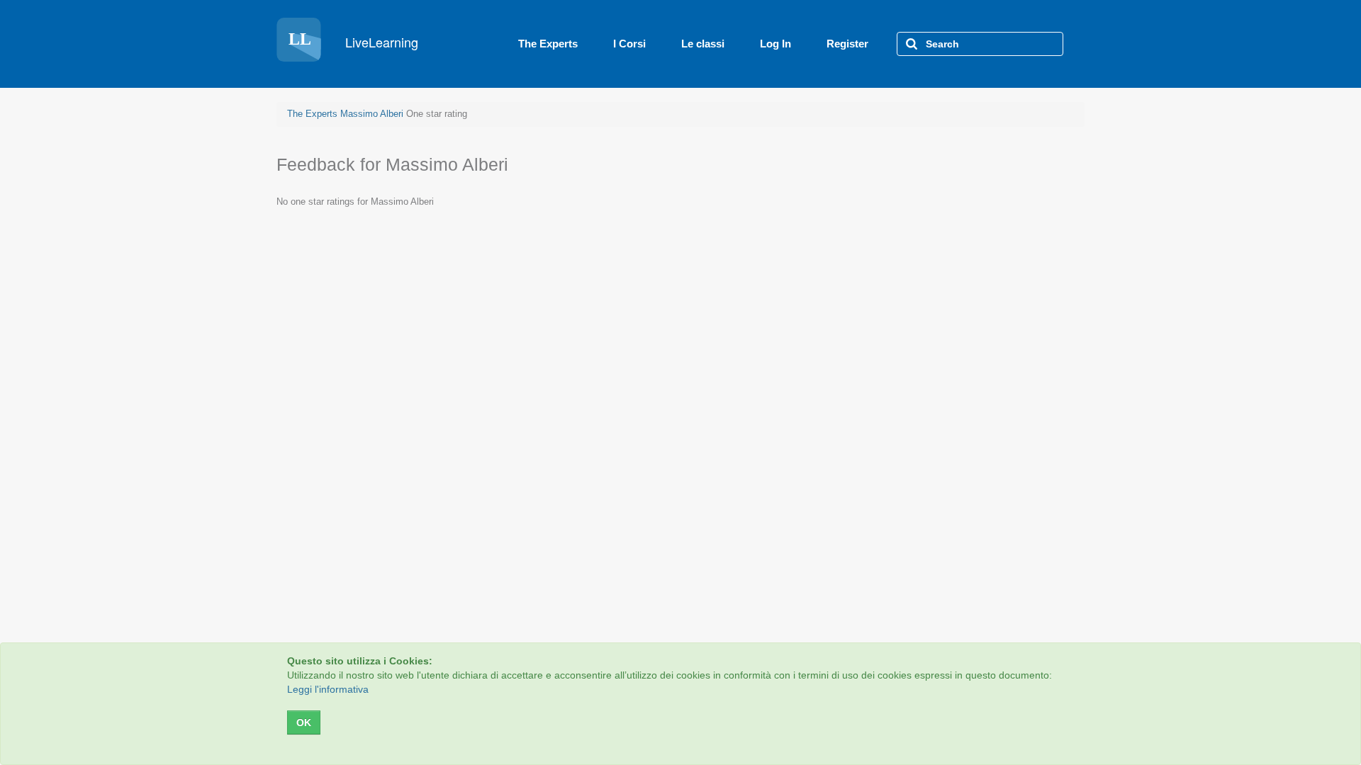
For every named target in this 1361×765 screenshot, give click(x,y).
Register (847, 44)
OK (303, 722)
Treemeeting (357, 44)
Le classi (702, 44)
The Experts (548, 44)
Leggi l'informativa (328, 689)
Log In (775, 44)
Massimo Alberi (371, 113)
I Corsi (629, 44)
